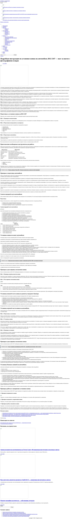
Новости (4, 27)
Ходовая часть (7, 44)
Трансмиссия (7, 42)
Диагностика (5, 25)
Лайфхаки (7, 28)
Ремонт (4, 35)
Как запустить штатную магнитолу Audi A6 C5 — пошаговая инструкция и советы (25, 480)
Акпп (6, 47)
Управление (5, 46)
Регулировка (7, 33)
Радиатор (6, 50)
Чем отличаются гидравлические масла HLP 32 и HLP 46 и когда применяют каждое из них (20, 14)
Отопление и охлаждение (10, 40)
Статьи (6, 34)
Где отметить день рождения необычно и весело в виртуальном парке (16, 20)
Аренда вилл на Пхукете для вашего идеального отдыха (13, 7)
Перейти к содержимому (5, 0)
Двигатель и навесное (9, 36)
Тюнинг (6, 43)
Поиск (1, 505)
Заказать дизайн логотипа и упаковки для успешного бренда (14, 10)
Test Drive (4, 26)
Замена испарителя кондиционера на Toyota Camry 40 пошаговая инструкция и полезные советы (29, 449)
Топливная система (8, 41)
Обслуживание (5, 30)
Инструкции (7, 31)
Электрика (7, 38)
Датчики (6, 49)
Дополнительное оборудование (11, 37)
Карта (4, 52)
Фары (4, 51)
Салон (4, 45)
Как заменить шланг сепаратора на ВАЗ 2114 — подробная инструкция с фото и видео (19, 415)
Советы (6, 29)
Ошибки (6, 32)
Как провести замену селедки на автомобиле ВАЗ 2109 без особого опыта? (17, 416)
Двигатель (5, 48)
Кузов (6, 39)
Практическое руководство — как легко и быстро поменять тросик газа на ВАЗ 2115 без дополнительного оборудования (25, 414)
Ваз (5, 418)
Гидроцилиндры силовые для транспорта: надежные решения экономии (16, 17)
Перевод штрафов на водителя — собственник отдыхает (17, 500)
